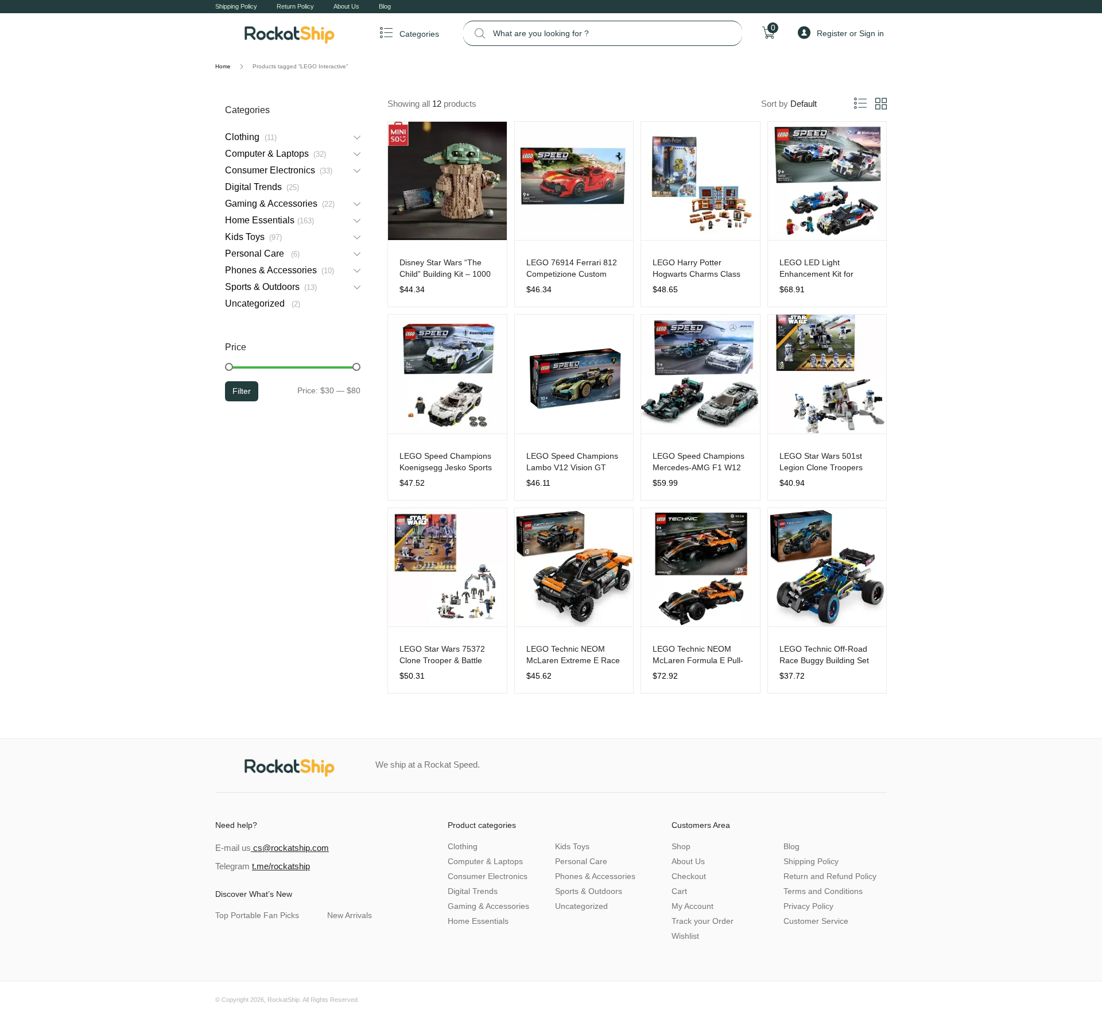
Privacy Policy (808, 906)
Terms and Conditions (823, 891)
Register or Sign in (850, 33)
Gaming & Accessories (278, 203)
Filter (241, 391)
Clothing (249, 137)
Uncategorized (261, 303)
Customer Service (815, 921)
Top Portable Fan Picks (257, 915)
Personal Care (261, 253)
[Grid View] (881, 104)
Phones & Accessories (278, 270)
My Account (692, 906)
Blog (385, 6)
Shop (681, 846)
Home (223, 66)
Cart (679, 891)
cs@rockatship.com (290, 848)
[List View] (860, 103)
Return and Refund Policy (829, 876)
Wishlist (685, 935)
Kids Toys (252, 237)
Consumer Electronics (277, 170)
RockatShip (283, 999)
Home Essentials (268, 220)
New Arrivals (349, 915)
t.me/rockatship (281, 866)
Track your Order (703, 921)
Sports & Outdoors (270, 287)
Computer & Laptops (274, 153)
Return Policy (295, 6)
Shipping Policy (236, 6)
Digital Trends (261, 187)
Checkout (689, 876)
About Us (346, 6)
